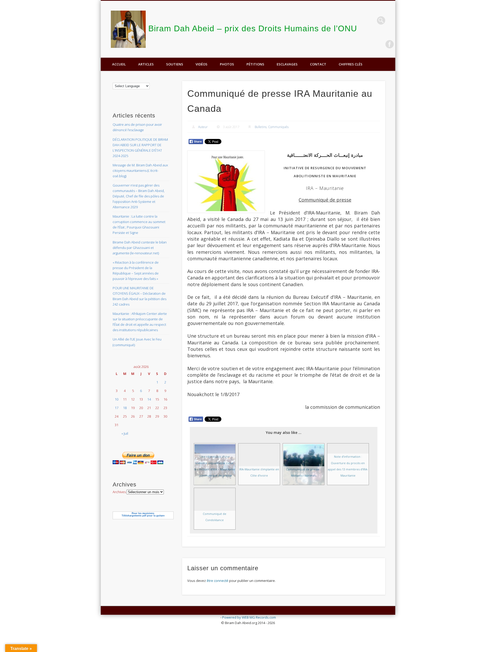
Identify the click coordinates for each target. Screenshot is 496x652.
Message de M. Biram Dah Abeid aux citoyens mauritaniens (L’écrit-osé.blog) (140, 170)
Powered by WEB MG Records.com (249, 617)
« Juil (124, 433)
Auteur (203, 127)
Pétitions (255, 64)
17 (116, 407)
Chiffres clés (350, 64)
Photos (227, 64)
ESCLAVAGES (287, 64)
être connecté (217, 580)
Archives (119, 492)
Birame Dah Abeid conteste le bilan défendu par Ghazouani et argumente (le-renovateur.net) (140, 247)
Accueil (119, 64)
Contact (318, 64)
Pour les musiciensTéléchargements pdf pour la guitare (143, 514)
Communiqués (278, 127)
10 (116, 399)
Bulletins (261, 127)
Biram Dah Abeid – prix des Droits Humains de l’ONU (252, 28)
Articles (146, 64)
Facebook (389, 44)
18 (125, 407)
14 (149, 399)
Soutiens (174, 64)
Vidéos (201, 64)
